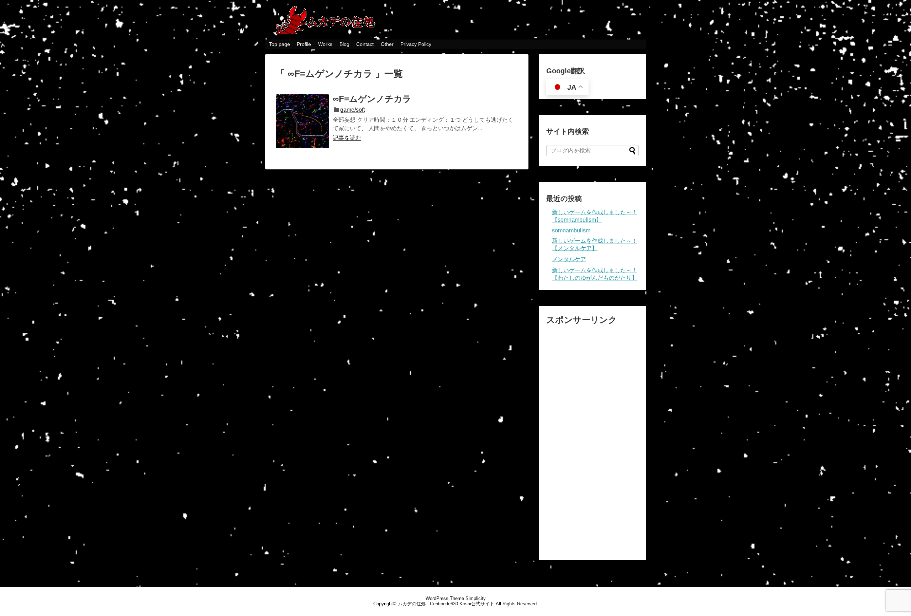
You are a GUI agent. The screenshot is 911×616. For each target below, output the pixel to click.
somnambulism (571, 230)
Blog (344, 44)
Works (325, 44)
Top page (279, 44)
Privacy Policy (415, 44)
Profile (304, 44)
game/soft (352, 110)
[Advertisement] (592, 439)
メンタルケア (569, 259)
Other (387, 44)
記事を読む (347, 138)
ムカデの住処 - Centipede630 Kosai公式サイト (446, 603)
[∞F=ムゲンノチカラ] (302, 121)
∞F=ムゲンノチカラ (372, 99)
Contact (365, 44)
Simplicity (475, 598)
